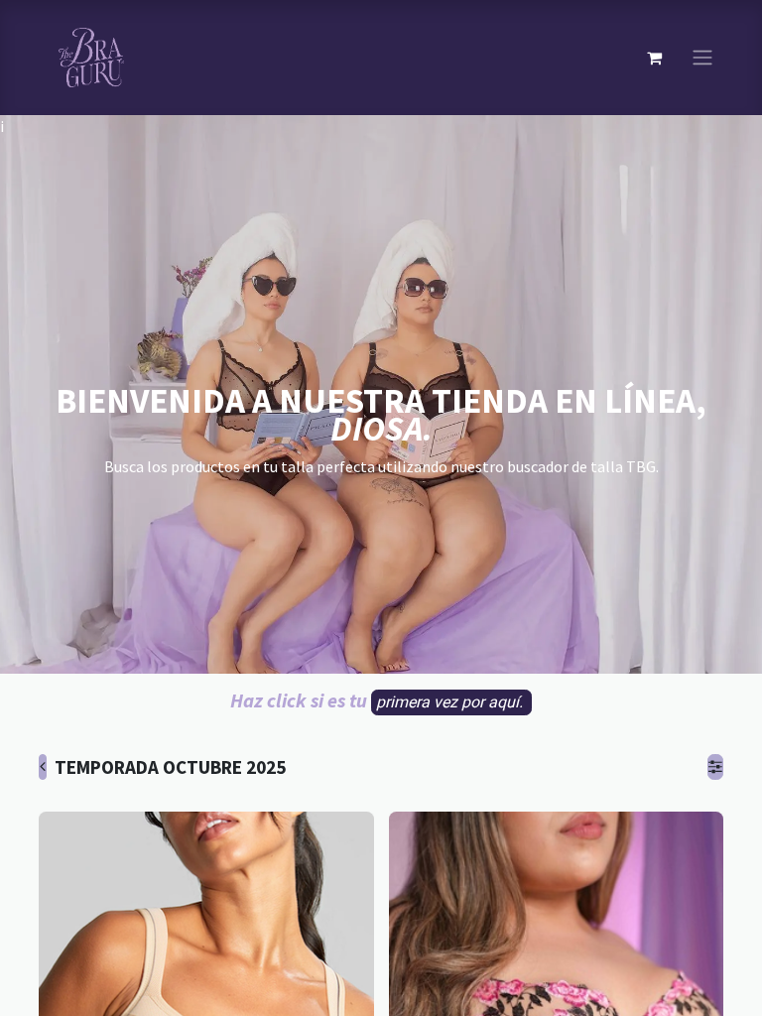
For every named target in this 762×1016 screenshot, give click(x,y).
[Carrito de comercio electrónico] (654, 57)
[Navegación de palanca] (702, 58)
